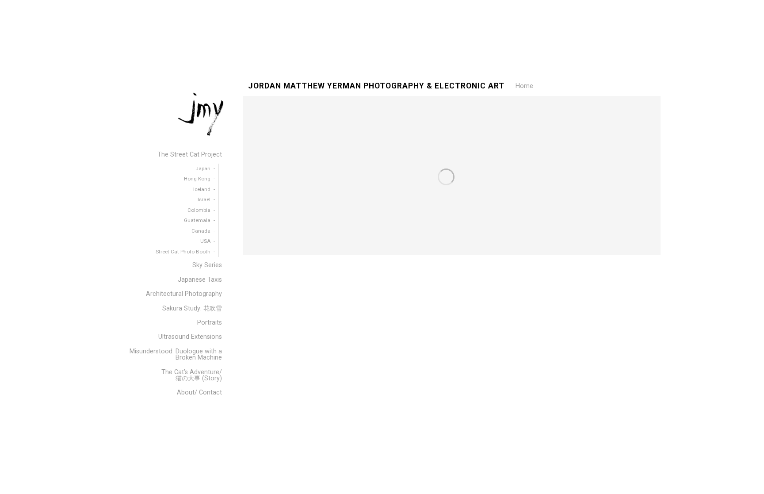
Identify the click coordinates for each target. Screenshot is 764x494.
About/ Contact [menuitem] (199, 392)
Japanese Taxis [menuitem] (200, 279)
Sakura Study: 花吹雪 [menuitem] (192, 308)
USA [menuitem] (205, 241)
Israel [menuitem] (204, 199)
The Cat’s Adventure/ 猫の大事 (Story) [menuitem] (191, 375)
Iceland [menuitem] (201, 189)
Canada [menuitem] (200, 231)
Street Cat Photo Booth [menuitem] (183, 252)
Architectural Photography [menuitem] (184, 294)
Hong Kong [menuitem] (197, 179)
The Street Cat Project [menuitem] (189, 154)
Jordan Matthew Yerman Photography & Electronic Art (376, 86)
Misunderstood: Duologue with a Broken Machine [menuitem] (176, 354)
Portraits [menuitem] (209, 322)
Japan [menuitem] (202, 168)
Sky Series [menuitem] (207, 265)
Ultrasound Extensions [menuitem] (190, 337)
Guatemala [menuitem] (197, 220)
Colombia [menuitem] (198, 210)
